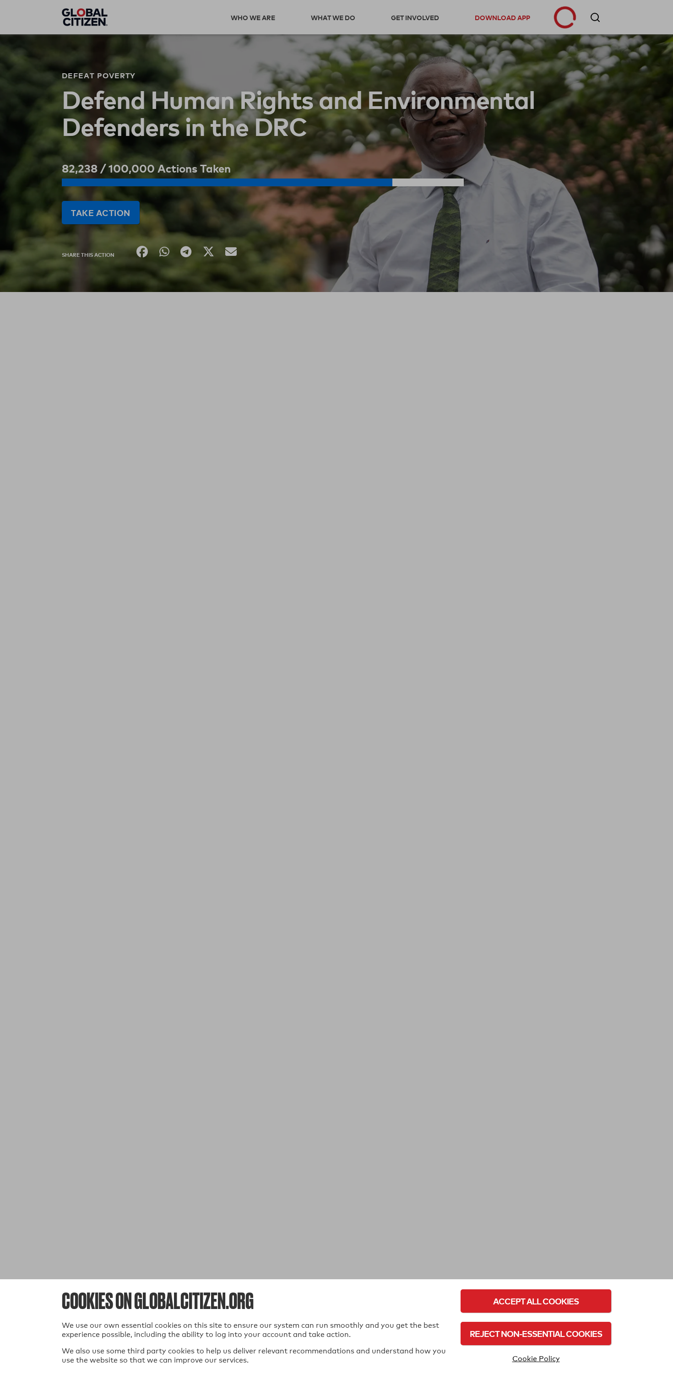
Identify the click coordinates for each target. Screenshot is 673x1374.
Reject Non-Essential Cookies (536, 1333)
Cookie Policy (536, 1358)
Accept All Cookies (536, 1301)
